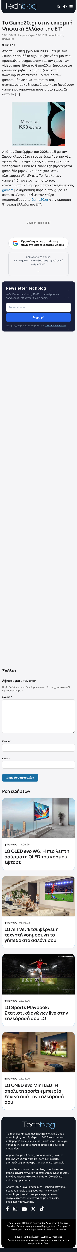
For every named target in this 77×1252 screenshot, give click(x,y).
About (36, 1236)
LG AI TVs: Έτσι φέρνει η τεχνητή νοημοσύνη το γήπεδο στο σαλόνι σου (31, 934)
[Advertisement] (38, 500)
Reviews (10, 44)
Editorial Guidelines (56, 1229)
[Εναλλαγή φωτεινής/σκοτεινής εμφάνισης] (65, 6)
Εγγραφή (38, 317)
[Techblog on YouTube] (24, 1208)
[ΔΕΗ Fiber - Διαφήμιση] (38, 124)
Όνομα (6, 741)
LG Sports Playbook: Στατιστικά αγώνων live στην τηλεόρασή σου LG (36, 1012)
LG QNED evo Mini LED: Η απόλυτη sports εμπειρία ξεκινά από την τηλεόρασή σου (34, 1093)
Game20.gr (40, 199)
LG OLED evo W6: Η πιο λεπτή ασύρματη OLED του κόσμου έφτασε (36, 856)
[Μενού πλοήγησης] (71, 6)
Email (6, 758)
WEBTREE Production (51, 1236)
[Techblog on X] (33, 1208)
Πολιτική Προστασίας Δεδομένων (40, 1223)
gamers (7, 190)
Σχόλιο (7, 696)
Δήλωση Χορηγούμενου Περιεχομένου (36, 1226)
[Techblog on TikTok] (42, 1208)
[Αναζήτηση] (59, 6)
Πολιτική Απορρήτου (55, 325)
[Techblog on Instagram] (15, 1208)
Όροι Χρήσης (15, 1223)
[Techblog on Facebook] (7, 1208)
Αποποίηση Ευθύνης (35, 1229)
